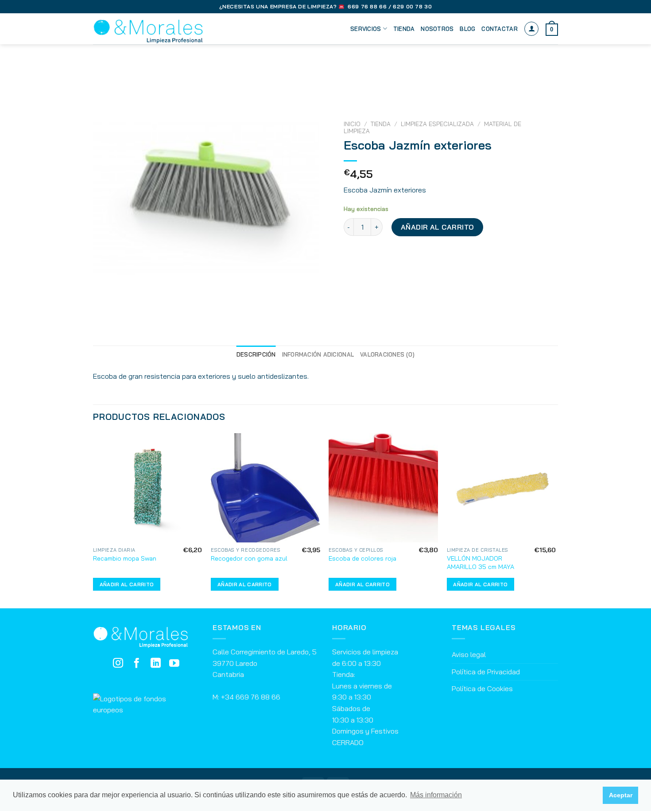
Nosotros (437, 28)
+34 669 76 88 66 (250, 696)
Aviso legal (469, 654)
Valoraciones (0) (387, 354)
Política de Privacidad (486, 671)
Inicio (352, 123)
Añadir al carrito (437, 227)
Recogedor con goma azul (249, 558)
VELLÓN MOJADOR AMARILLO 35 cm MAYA (480, 562)
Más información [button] (436, 795)
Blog (467, 28)
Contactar (499, 28)
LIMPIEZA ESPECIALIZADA (437, 123)
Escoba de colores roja (362, 558)
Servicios (365, 28)
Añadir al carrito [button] (127, 584)
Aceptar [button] (620, 795)
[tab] (256, 354)
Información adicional (318, 354)
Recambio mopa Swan (124, 558)
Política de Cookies (482, 688)
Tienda (404, 28)
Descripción (256, 354)
